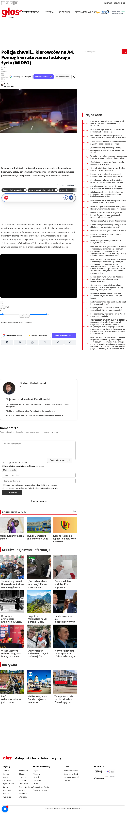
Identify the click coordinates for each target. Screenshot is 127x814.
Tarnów (22, 790)
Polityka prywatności (72, 777)
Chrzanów (6, 780)
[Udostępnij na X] (45, 342)
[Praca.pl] (99, 771)
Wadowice (23, 793)
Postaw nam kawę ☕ (43, 76)
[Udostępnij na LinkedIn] (20, 342)
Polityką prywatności (49, 485)
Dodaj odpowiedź (57, 460)
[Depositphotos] (99, 778)
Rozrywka (64, 12)
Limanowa (6, 790)
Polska (35, 784)
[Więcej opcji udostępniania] (70, 342)
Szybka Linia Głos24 (86, 12)
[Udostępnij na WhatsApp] (32, 342)
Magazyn (36, 774)
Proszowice (23, 784)
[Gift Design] (110, 778)
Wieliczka (23, 797)
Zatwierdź (12, 492)
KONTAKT (108, 3)
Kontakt (67, 780)
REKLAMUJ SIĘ (119, 3)
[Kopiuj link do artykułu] (58, 342)
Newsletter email (71, 770)
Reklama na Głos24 (71, 774)
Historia (49, 12)
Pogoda (36, 770)
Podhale (22, 780)
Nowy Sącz (23, 770)
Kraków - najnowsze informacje (26, 550)
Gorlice (5, 787)
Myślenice (6, 797)
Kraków (5, 770)
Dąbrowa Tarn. (8, 784)
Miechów (6, 793)
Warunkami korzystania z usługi (28, 485)
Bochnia (5, 774)
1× (22, 316)
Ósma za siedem (40, 790)
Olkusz (22, 774)
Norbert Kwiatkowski (9, 85)
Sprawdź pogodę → (118, 13)
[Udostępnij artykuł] (73, 76)
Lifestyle (36, 777)
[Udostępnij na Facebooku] (7, 342)
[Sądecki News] (110, 771)
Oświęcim (23, 777)
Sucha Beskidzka (26, 787)
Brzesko (5, 777)
